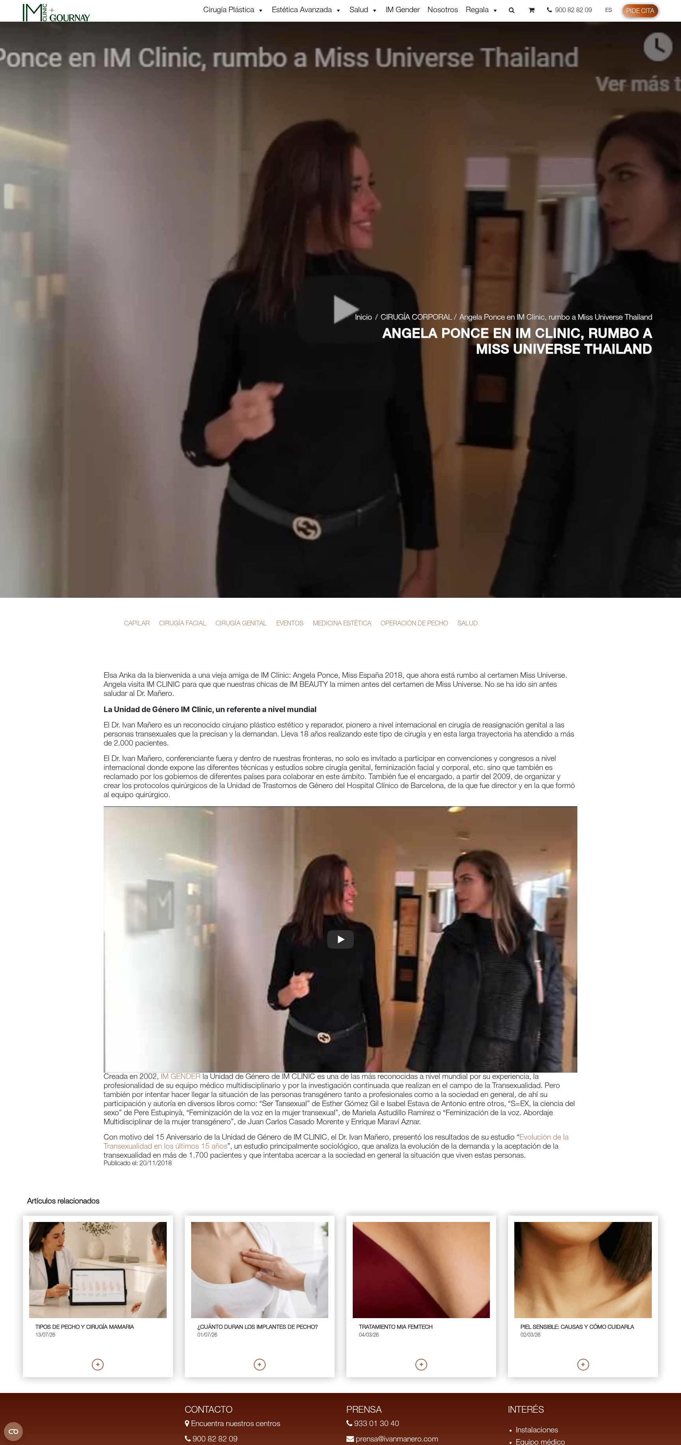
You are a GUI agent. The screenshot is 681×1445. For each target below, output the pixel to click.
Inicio (363, 318)
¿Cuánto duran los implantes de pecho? (257, 1327)
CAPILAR (137, 624)
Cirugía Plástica (228, 10)
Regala (477, 10)
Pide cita (640, 12)
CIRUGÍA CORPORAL (416, 318)
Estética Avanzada (302, 10)
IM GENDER (180, 1077)
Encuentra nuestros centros (234, 1424)
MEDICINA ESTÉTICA (342, 624)
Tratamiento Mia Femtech (396, 1327)
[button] (98, 1365)
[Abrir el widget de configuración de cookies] (13, 1431)
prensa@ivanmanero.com (396, 1439)
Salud (359, 10)
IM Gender (403, 10)
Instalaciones (537, 1430)
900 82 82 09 (214, 1439)
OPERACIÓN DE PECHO (414, 624)
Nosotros (443, 10)
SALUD (468, 624)
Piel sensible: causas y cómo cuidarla (577, 1327)
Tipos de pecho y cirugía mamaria (84, 1327)
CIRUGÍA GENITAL (241, 624)
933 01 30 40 (375, 1424)
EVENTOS (289, 624)
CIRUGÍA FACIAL (182, 624)
